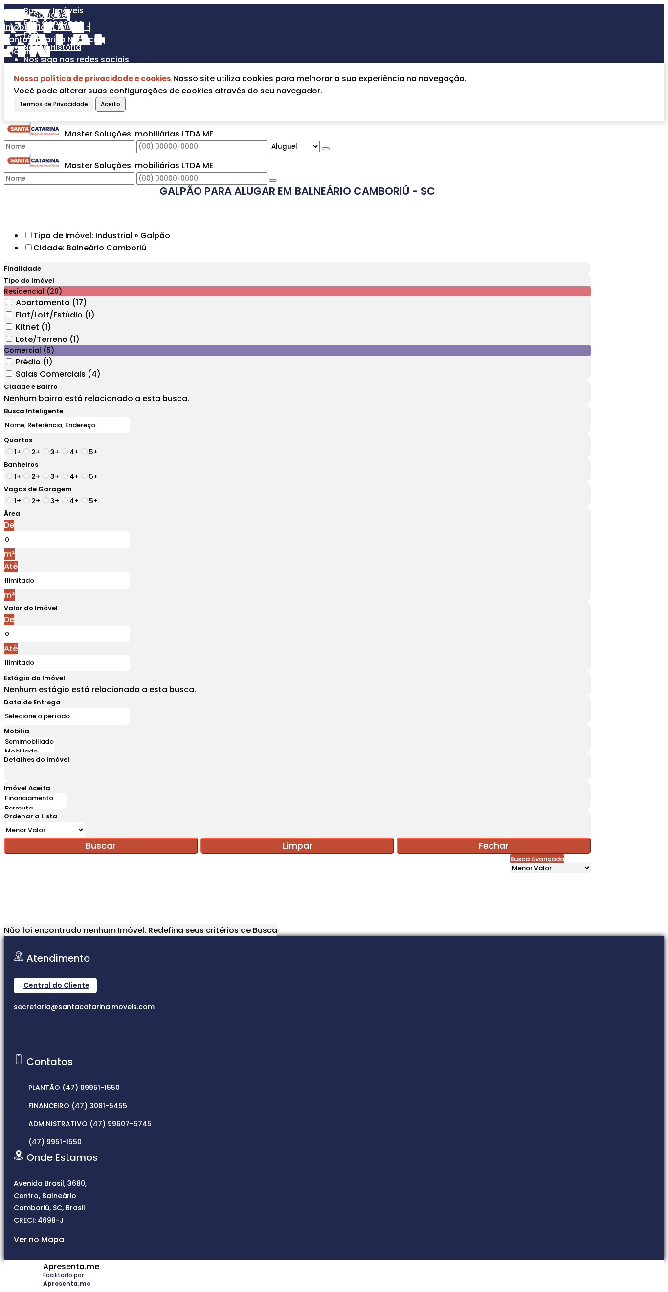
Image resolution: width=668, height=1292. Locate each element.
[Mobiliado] (29, 752)
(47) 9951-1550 (55, 1142)
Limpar (297, 845)
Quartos (18, 440)
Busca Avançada (537, 858)
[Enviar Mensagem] (273, 180)
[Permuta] (35, 809)
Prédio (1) (34, 361)
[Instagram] (22, 1028)
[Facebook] (22, 1045)
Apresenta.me (71, 1266)
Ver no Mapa (39, 1239)
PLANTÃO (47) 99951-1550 (74, 1087)
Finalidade (22, 268)
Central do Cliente (56, 985)
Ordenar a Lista (30, 816)
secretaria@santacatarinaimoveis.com (84, 1007)
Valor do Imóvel (31, 607)
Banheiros (21, 464)
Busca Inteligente (33, 411)
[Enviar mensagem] (326, 148)
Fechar (494, 845)
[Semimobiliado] (29, 742)
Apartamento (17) (51, 302)
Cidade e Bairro (31, 386)
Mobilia (16, 731)
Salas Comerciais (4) (58, 374)
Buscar (101, 845)
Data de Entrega (32, 702)
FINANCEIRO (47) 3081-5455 (77, 1106)
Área (12, 513)
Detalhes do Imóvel (36, 759)
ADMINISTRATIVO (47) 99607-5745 (90, 1124)
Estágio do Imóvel (34, 677)
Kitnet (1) (33, 327)
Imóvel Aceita (27, 788)
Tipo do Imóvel (29, 280)
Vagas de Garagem (38, 489)
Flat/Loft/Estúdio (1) (55, 314)
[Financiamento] (35, 798)
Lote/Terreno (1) (48, 339)
